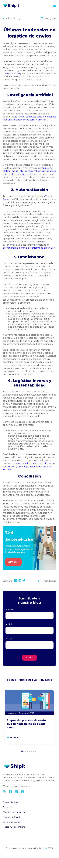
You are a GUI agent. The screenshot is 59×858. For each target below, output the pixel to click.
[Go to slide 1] (22, 751)
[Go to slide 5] (29, 751)
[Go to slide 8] (35, 751)
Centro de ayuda (11, 822)
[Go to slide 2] (23, 751)
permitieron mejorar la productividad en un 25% (29, 248)
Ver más (14, 737)
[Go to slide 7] (33, 751)
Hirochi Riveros (49, 581)
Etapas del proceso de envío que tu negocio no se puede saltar (26, 724)
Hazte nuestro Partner (14, 827)
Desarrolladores (11, 802)
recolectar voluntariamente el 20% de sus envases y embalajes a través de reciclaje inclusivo (29, 466)
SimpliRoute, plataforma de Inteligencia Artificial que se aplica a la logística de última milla (29, 171)
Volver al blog (13, 18)
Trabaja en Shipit (11, 817)
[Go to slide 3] (25, 751)
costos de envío (11, 73)
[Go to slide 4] (27, 751)
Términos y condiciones (15, 812)
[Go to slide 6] (31, 751)
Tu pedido (8, 807)
